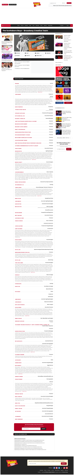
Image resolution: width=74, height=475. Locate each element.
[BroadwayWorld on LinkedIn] (59, 468)
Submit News (57, 470)
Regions (62, 470)
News (18, 25)
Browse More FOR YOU (63, 137)
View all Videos (58, 62)
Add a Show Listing (12, 4)
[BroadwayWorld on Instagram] (57, 468)
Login (68, 25)
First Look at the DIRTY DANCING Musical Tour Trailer (68, 52)
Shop (41, 25)
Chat (30, 25)
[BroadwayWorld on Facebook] (54, 468)
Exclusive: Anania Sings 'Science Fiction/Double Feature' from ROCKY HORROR (68, 46)
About (45, 470)
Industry (26, 25)
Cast (27, 53)
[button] (71, 25)
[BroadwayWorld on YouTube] (67, 468)
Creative (48, 53)
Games (45, 25)
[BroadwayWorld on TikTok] (62, 468)
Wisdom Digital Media (50, 472)
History (18, 55)
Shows (22, 25)
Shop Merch (6, 4)
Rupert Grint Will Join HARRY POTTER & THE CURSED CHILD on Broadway (7, 40)
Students (37, 25)
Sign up (68, 149)
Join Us (52, 470)
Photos (28, 55)
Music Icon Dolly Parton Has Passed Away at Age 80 (7, 49)
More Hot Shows (59, 102)
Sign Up (43, 428)
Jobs (33, 25)
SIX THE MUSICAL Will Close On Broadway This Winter (6, 58)
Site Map (66, 470)
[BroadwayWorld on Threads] (64, 468)
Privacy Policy (65, 472)
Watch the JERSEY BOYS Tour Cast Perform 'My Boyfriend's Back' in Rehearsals (67, 38)
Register (62, 25)
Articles (18, 53)
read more (40, 92)
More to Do (39, 55)
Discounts (68, 102)
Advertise (41, 470)
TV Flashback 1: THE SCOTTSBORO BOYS (22, 68)
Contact (48, 470)
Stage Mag (50, 25)
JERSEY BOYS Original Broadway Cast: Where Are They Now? (7, 67)
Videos (38, 53)
